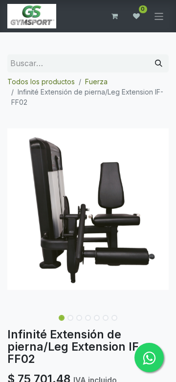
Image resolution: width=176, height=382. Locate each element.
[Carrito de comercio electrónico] (115, 16)
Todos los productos (41, 81)
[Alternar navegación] (159, 16)
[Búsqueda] (159, 63)
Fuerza (96, 81)
